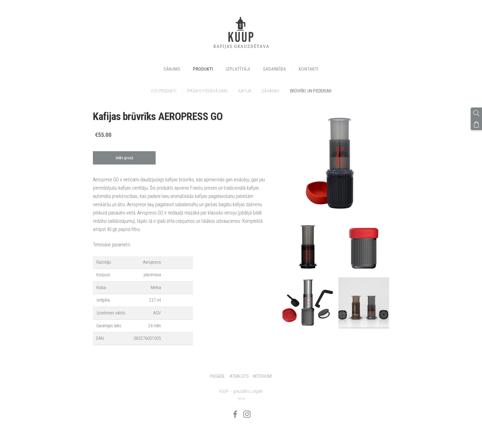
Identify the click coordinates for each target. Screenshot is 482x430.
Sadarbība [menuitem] (274, 69)
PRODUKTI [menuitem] (203, 69)
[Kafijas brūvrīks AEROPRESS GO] (307, 247)
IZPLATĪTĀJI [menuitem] (238, 69)
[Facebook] (235, 414)
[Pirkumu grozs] (476, 124)
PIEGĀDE (217, 376)
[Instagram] (247, 414)
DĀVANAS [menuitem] (270, 90)
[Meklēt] (476, 113)
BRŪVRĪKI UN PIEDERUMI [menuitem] (311, 90)
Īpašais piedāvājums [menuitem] (207, 90)
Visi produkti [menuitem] (163, 90)
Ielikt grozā (124, 157)
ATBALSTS (239, 376)
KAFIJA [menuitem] (244, 90)
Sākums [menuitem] (171, 69)
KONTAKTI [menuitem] (309, 69)
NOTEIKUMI (262, 376)
